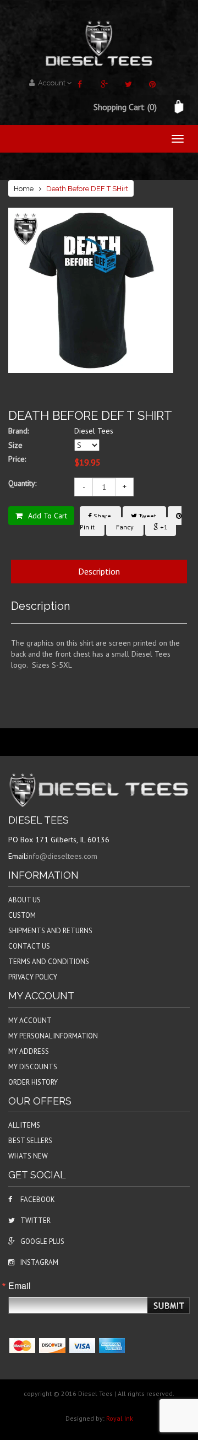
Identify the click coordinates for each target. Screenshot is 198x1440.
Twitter (35, 1220)
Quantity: (22, 483)
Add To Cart (47, 516)
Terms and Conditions (48, 961)
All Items (24, 1125)
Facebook (37, 1199)
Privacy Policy (32, 977)
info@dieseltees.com (62, 856)
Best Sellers (30, 1140)
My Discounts (32, 1066)
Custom (22, 915)
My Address (28, 1051)
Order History (33, 1082)
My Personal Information (53, 1036)
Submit (169, 1305)
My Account (30, 1020)
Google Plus (42, 1241)
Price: (17, 459)
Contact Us (29, 946)
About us (24, 900)
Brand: (18, 431)
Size (15, 445)
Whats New (28, 1156)
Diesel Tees (93, 431)
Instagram (39, 1262)
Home (24, 189)
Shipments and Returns (50, 930)
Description (99, 571)
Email (19, 1285)
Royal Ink (119, 1418)
